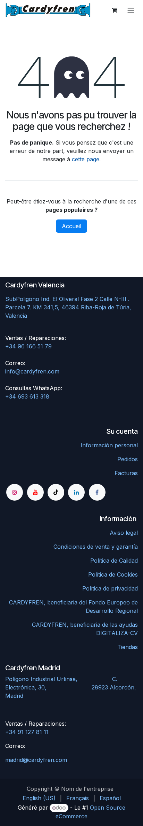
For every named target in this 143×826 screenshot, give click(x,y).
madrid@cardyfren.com (36, 759)
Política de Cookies (113, 574)
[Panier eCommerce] (114, 10)
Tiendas (127, 646)
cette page (85, 159)
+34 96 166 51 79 (28, 346)
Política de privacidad (110, 588)
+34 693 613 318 (27, 396)
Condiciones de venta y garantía (95, 546)
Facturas (126, 473)
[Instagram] (14, 492)
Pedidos (127, 459)
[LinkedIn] (76, 492)
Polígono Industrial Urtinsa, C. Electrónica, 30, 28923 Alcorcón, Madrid (70, 687)
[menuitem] (39, 798)
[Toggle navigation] (131, 10)
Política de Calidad (114, 560)
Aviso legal (124, 532)
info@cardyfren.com (32, 371)
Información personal (109, 445)
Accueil (71, 226)
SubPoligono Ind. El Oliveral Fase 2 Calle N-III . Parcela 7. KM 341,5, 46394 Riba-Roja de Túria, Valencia (68, 307)
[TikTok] (56, 492)
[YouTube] (35, 492)
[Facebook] (97, 492)
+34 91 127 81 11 (27, 731)
